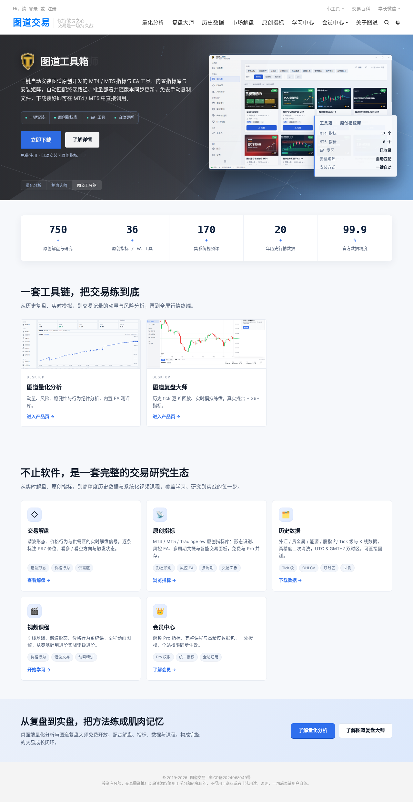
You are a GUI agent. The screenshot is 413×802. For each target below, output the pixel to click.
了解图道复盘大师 (365, 730)
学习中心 (303, 22)
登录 (33, 8)
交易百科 (361, 8)
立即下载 (41, 140)
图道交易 (31, 23)
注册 (51, 8)
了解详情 (82, 140)
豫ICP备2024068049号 (229, 777)
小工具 (333, 8)
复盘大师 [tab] (59, 185)
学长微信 (387, 8)
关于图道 (367, 22)
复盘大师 (183, 22)
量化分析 (153, 22)
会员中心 (333, 22)
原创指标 (273, 22)
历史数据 (213, 22)
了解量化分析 (312, 730)
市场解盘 (243, 22)
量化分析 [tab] (33, 185)
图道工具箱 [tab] (87, 185)
